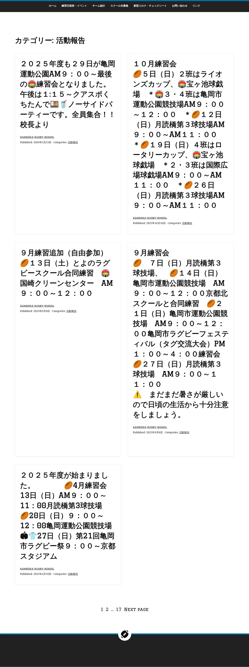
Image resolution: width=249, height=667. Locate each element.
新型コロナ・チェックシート (150, 5)
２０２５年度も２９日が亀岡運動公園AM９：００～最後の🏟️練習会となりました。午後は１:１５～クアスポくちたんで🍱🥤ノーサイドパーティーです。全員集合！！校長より (68, 93)
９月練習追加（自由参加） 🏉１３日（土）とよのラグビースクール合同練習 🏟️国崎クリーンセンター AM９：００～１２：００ (104, 272)
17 (119, 609)
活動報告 (73, 142)
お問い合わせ (179, 5)
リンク (196, 5)
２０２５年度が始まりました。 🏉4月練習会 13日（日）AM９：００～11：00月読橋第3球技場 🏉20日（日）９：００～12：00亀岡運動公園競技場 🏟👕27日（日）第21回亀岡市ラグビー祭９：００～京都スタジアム (69, 515)
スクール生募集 (119, 5)
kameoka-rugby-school (37, 136)
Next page (136, 609)
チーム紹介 (98, 5)
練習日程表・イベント (74, 5)
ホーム (53, 5)
